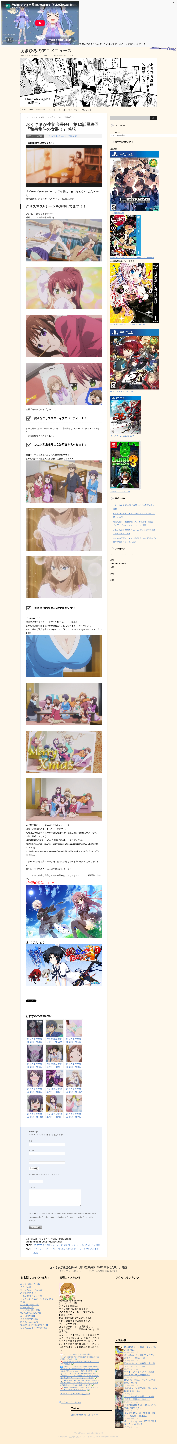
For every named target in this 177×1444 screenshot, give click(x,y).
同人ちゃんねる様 (29, 1322)
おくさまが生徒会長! (53, 136)
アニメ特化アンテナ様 (31, 1296)
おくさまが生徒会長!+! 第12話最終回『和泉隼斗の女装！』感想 (88, 1267)
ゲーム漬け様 (27, 1307)
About (30, 110)
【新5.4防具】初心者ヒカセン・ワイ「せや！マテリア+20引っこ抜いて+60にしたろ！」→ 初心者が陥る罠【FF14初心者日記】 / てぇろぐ (79, 1382)
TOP (24, 110)
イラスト (51, 110)
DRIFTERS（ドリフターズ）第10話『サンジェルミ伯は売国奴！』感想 (66, 1245)
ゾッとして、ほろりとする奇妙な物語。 (78, 1354)
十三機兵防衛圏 (117, 213)
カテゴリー (115, 132)
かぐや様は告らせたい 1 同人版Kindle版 (127, 324)
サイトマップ (73, 110)
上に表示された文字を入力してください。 (44, 1175)
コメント (32, 1187)
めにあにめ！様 (28, 1293)
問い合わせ (86, 110)
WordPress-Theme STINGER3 (88, 1433)
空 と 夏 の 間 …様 (29, 1304)
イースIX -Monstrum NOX (122, 436)
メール (31, 1150)
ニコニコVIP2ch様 (29, 1319)
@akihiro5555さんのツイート (85, 1415)
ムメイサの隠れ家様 (30, 1310)
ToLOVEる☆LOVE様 (30, 1313)
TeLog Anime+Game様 (31, 1290)
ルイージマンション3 (120, 491)
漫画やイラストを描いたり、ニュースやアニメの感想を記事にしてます (88, 1271)
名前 (30, 1141)
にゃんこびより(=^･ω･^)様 (33, 1328)
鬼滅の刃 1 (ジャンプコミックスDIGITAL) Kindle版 (132, 257)
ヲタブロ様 (25, 1287)
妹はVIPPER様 (27, 1316)
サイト (31, 1159)
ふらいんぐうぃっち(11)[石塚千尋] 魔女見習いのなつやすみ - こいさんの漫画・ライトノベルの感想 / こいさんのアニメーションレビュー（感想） (79, 1376)
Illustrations (40, 110)
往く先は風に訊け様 (30, 1284)
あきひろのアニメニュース (46, 50)
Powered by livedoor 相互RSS (75, 1393)
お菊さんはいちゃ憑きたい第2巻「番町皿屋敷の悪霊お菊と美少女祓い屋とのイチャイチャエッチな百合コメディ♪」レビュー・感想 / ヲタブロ (79, 1369)
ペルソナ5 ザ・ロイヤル (121, 391)
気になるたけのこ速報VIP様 (34, 1325)
